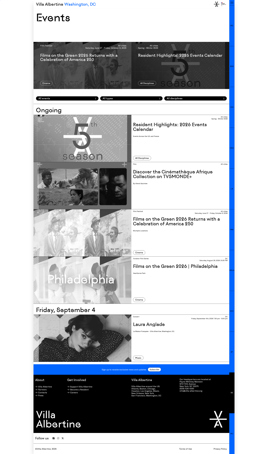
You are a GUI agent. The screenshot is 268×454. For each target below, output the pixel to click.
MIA (231, 230)
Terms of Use (185, 449)
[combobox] (67, 98)
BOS (232, 66)
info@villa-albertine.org (191, 391)
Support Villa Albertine (81, 386)
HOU (232, 148)
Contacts (42, 392)
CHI (231, 107)
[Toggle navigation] (231, 2)
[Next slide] (226, 65)
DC (232, 393)
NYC (232, 311)
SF (232, 352)
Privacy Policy (220, 449)
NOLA (231, 270)
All (231, 434)
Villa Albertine (66, 4)
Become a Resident (79, 389)
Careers (74, 392)
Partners (42, 389)
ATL (231, 26)
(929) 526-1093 (187, 388)
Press (40, 395)
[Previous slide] (36, 65)
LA (232, 189)
